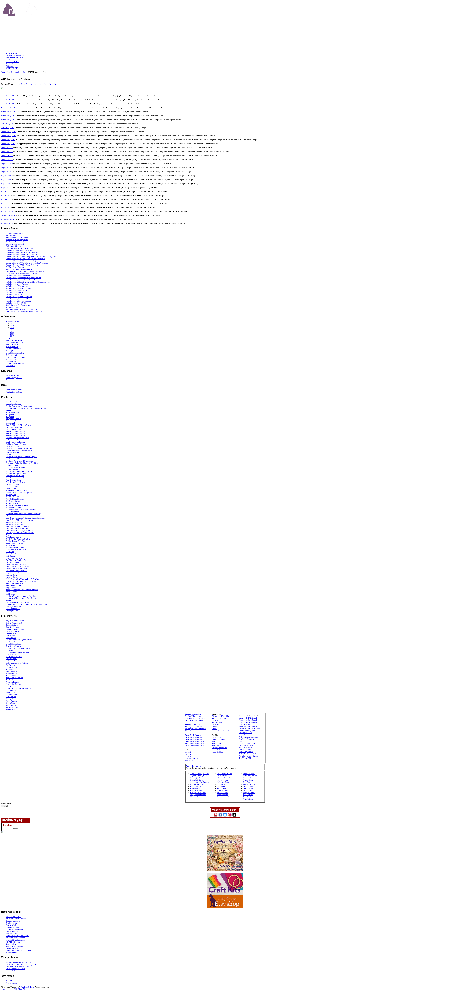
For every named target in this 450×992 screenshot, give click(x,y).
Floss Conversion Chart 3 (194, 741)
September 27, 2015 (8, 132)
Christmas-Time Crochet (15, 244)
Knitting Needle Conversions (195, 729)
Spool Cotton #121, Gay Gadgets (18, 305)
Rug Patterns (10, 600)
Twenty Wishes (11, 577)
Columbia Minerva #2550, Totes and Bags (21, 254)
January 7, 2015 (7, 223)
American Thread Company (249, 728)
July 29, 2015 (6, 176)
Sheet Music (189, 760)
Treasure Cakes (11, 575)
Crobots (8, 455)
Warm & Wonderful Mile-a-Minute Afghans (22, 590)
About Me (22, 989)
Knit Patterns (10, 669)
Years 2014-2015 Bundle (248, 722)
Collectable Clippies (13, 246)
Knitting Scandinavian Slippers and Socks (21, 509)
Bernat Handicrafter (246, 745)
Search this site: (7, 804)
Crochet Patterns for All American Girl (20, 406)
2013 (25, 84)
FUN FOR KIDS (12, 62)
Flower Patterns (11, 659)
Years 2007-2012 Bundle (248, 726)
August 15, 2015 (7, 160)
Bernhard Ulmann (245, 747)
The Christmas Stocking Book (17, 560)
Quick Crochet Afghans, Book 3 (18, 539)
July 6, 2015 (5, 188)
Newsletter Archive (14, 72)
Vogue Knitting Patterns (14, 585)
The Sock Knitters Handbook (16, 571)
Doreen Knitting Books (247, 731)
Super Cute (10, 552)
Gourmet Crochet (12, 486)
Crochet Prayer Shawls (14, 459)
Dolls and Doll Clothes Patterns (17, 652)
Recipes (188, 756)
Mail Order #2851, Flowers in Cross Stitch (21, 273)
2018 (50, 84)
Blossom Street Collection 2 (16, 434)
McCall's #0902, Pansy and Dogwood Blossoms (23, 278)
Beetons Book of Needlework (17, 238)
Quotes (8, 338)
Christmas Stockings (13, 446)
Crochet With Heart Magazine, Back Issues (22, 596)
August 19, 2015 (7, 156)
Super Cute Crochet (13, 554)
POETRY (9, 66)
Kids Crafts (216, 741)
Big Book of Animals (13, 429)
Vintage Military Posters (14, 340)
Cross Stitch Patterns (13, 644)
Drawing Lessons (218, 739)
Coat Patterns (10, 636)
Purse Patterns (11, 686)
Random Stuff (11, 380)
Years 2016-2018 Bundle (248, 720)
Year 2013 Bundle (245, 724)
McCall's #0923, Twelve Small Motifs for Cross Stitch (26, 280)
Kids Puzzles (216, 746)
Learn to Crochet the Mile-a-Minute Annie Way (23, 514)
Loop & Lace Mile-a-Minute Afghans (19, 520)
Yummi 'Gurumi (12, 592)
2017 (45, 84)
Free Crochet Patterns (14, 390)
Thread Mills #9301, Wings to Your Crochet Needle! (25, 311)
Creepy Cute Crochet (13, 452)
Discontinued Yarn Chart (221, 716)
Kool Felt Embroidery (14, 512)
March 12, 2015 (7, 211)
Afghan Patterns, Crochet (15, 621)
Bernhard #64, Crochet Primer (17, 242)
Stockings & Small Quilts (15, 547)
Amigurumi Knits (12, 421)
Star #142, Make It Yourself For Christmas (21, 309)
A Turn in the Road (13, 412)
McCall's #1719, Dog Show (16, 292)
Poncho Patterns (12, 680)
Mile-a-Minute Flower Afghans (17, 526)
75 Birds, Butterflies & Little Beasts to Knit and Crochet (26, 604)
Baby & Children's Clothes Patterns (19, 425)
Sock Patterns (11, 705)
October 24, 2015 (7, 124)
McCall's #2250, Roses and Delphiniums (21, 299)
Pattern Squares (11, 674)
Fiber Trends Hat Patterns (15, 476)
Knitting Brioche (12, 611)
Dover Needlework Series (15, 467)
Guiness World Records (220, 731)
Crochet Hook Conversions (195, 718)
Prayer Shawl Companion (15, 535)
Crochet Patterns (12, 642)
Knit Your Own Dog (13, 609)
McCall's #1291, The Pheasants (17, 284)
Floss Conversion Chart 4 (194, 743)
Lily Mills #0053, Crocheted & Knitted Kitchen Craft (25, 271)
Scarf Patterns (11, 697)
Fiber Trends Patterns (13, 480)
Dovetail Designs (12, 469)
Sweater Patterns (12, 707)
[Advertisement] (225, 34)
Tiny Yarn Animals (12, 573)
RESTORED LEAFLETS (15, 58)
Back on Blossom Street (14, 427)
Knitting (188, 754)
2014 (30, 84)
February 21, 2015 (8, 215)
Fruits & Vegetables (192, 758)
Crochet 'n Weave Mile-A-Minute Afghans (21, 457)
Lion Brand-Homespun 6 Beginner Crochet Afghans (25, 518)
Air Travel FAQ (11, 359)
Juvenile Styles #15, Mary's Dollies (19, 269)
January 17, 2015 (7, 219)
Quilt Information (12, 355)
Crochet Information (13, 349)
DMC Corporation (246, 752)
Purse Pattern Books (13, 537)
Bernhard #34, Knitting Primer (17, 240)
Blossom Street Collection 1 (16, 431)
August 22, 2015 (7, 152)
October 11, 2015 (7, 128)
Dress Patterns (11, 655)
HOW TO (9, 60)
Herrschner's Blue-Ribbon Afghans (19, 493)
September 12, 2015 (8, 136)
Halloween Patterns (13, 661)
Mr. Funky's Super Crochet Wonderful (20, 533)
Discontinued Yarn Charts (15, 342)
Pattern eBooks (11, 953)
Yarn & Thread (11, 402)
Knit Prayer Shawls (13, 501)
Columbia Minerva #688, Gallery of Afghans (22, 261)
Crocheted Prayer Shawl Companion (19, 461)
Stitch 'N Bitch (11, 545)
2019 (56, 84)
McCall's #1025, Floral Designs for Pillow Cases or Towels (28, 282)
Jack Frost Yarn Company (248, 737)
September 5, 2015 (8, 140)
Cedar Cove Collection (14, 440)
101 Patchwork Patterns (14, 233)
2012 (20, 84)
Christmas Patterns (12, 631)
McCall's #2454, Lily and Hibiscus (18, 301)
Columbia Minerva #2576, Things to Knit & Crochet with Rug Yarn (31, 257)
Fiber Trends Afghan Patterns (16, 474)
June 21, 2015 (6, 192)
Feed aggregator (12, 983)
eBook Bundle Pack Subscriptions (18, 950)
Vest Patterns (10, 709)
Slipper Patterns (11, 703)
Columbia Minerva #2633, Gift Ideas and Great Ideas (25, 259)
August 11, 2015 (7, 164)
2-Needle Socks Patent (193, 731)
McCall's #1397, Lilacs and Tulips (18, 288)
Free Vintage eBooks (13, 917)
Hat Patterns (10, 665)
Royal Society (244, 741)
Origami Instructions (219, 748)
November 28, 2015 (8, 108)
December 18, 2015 (8, 100)
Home (3, 72)
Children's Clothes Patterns (16, 444)
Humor (214, 729)
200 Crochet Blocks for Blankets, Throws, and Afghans (26, 408)
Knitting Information (13, 351)
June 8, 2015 (5, 196)
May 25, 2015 (6, 199)
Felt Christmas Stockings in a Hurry (19, 471)
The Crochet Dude (12, 562)
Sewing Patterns (12, 699)
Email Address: (8, 825)
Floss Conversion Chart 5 (194, 746)
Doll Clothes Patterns (224, 774)
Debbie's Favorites (12, 465)
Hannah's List (11, 488)
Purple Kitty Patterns (13, 684)
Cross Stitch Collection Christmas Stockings (22, 463)
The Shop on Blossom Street (16, 569)
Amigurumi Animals (13, 419)
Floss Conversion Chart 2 (194, 739)
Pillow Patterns (11, 676)
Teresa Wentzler (11, 971)
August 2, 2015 (6, 172)
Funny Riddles (217, 752)
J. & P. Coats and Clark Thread (250, 754)
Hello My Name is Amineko (16, 490)
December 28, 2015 (8, 96)
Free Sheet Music (12, 376)
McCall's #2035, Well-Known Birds (19, 297)
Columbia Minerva (246, 750)
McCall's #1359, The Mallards (17, 286)
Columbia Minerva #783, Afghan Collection (22, 265)
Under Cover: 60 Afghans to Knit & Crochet (22, 579)
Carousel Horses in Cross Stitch (17, 438)
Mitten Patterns (11, 671)
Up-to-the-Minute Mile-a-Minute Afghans (21, 581)
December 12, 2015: (8, 104)
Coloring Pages (217, 737)
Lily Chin (9, 516)
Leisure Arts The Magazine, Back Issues (21, 598)
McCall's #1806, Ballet (14, 295)
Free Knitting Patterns (14, 392)
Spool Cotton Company (248, 743)
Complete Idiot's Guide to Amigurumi (20, 450)
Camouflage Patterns (13, 404)
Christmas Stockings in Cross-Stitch (19, 448)
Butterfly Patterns (12, 627)
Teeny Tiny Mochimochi (15, 558)
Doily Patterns (11, 650)
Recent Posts (10, 981)
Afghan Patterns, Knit (14, 623)
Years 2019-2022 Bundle (248, 718)
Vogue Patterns (11, 588)
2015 (25, 72)
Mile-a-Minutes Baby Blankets (17, 528)
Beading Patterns (12, 625)
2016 (40, 84)
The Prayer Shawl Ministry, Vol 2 (18, 566)
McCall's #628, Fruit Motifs (16, 303)
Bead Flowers (11, 235)
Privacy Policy (6, 989)
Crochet (188, 752)
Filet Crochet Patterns (14, 657)
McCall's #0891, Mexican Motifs (18, 276)
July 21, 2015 (6, 180)
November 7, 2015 (8, 116)
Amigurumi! (10, 423)
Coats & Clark (244, 735)
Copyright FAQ (11, 361)
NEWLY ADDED (12, 53)
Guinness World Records (15, 364)
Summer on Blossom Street (16, 550)
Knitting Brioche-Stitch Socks (17, 505)
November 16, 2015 (8, 112)
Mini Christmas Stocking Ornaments (19, 531)
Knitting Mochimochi (14, 507)
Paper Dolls (216, 750)
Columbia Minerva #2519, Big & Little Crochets (24, 252)
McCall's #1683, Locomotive (16, 290)
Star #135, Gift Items (13, 307)
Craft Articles (10, 366)
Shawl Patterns (11, 701)
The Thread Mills (245, 758)
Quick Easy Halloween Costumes (18, 688)
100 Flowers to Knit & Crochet (17, 602)
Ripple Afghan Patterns (14, 543)
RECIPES (9, 64)
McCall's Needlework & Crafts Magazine (21, 962)
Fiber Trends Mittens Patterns (16, 478)
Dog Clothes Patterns (13, 646)
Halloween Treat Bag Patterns (17, 663)
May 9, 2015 (5, 207)
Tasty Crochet (11, 556)
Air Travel (215, 725)
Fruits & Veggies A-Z (14, 378)
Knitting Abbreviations (193, 727)
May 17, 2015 (6, 203)
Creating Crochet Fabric (14, 607)
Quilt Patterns (11, 690)
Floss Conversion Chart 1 (194, 737)
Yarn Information (12, 347)
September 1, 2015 (8, 144)
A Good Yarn (10, 410)
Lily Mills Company (246, 739)
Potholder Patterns (12, 682)
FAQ (15, 989)
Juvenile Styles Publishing (248, 756)
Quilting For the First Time (15, 541)
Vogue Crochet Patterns (14, 583)
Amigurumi (10, 415)
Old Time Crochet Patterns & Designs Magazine (23, 965)
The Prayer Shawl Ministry (16, 564)
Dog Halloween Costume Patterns (18, 648)
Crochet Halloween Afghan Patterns (19, 640)
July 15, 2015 (6, 184)
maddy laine (10, 594)
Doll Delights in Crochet (15, 267)
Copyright (215, 720)
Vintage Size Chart (13, 345)
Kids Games (216, 743)
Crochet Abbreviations (193, 716)
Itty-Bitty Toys (11, 495)
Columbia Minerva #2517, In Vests (19, 250)
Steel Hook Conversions (194, 720)
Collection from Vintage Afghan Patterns (21, 248)
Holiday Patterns (12, 667)
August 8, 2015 (6, 168)
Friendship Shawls (12, 484)
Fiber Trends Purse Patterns (16, 482)
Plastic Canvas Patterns (14, 678)
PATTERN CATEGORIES (16, 55)
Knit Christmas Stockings (15, 497)
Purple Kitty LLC (27, 987)
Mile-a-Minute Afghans (14, 522)
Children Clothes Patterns (15, 629)
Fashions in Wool (245, 733)
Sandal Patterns (11, 695)
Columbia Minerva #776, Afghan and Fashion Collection (27, 263)
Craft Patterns (11, 638)
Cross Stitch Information (15, 353)
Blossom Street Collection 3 (16, 436)
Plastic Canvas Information (16, 357)
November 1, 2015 (8, 120)
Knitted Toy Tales (12, 503)
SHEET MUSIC (12, 68)
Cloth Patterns (11, 633)
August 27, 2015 (7, 148)
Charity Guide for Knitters (15, 442)
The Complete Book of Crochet (17, 967)
